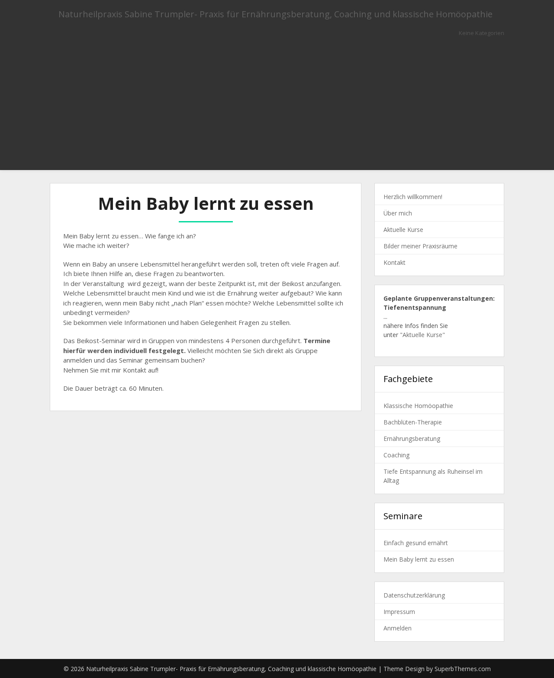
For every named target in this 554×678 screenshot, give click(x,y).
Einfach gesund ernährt (415, 543)
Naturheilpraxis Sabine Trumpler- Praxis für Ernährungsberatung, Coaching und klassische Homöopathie (275, 14)
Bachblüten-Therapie (412, 422)
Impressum (399, 611)
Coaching (396, 455)
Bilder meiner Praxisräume (420, 246)
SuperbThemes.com (463, 669)
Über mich (397, 213)
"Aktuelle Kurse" (422, 335)
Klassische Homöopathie (418, 406)
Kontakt (394, 262)
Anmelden (397, 628)
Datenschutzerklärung (414, 595)
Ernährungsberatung (411, 438)
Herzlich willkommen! (412, 197)
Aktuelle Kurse (403, 229)
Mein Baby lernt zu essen (418, 559)
